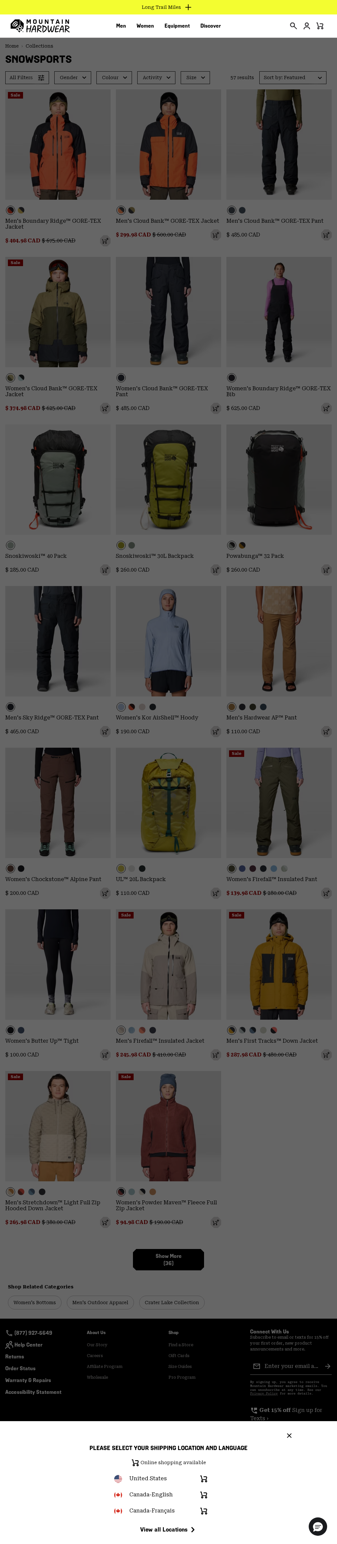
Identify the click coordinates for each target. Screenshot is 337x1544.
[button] (318, 1526)
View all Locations (164, 1529)
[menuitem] (121, 25)
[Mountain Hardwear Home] (40, 26)
